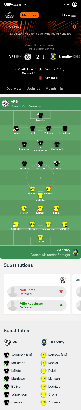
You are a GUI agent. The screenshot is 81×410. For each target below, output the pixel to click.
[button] (67, 15)
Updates (33, 88)
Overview (13, 88)
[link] (29, 15)
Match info (54, 88)
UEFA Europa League (10, 15)
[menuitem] (38, 15)
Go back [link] (15, 26)
